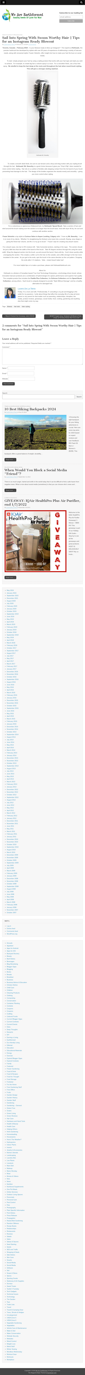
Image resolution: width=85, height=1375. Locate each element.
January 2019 (11, 630)
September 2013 (12, 766)
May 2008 (10, 897)
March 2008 (11, 902)
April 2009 (10, 868)
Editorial (9, 1045)
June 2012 (10, 805)
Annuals (9, 943)
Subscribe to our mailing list (71, 13)
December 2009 (12, 855)
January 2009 (11, 876)
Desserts (10, 1032)
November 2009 (12, 857)
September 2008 (12, 886)
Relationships (9, 467)
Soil (8, 1270)
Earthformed (11, 1040)
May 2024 (10, 590)
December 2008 (12, 878)
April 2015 (10, 716)
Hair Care (10, 1118)
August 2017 (11, 653)
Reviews (10, 1234)
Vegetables (10, 1325)
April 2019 (10, 622)
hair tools (17, 306)
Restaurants (11, 1231)
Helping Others (12, 1129)
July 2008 (10, 891)
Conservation (11, 1001)
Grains (9, 1111)
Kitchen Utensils (12, 1152)
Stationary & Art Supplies (15, 1281)
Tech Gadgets (11, 1291)
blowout (9, 306)
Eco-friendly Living (13, 1042)
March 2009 (11, 871)
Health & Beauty (7, 34)
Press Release (18, 34)
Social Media (18, 467)
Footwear (10, 1082)
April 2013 (10, 779)
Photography (11, 1207)
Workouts (10, 1357)
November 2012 (12, 792)
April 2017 (10, 661)
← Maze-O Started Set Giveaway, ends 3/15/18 (19, 316)
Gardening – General (14, 1105)
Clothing (10, 995)
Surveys (9, 1283)
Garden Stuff (11, 1100)
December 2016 (12, 671)
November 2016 (12, 674)
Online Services (12, 1192)
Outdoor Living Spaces (15, 1194)
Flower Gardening (13, 1069)
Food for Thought (13, 1077)
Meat (8, 1173)
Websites (10, 1339)
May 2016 (10, 687)
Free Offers (11, 1090)
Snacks (9, 1260)
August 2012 (11, 800)
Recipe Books (11, 1226)
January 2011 (11, 836)
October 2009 (11, 860)
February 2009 (12, 873)
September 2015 (12, 708)
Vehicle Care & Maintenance (17, 1328)
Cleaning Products (13, 993)
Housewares (11, 1137)
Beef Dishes (11, 959)
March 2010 (11, 852)
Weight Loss (11, 1344)
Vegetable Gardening (14, 1323)
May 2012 (10, 808)
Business (10, 980)
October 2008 (11, 884)
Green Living (11, 1113)
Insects (9, 1147)
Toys (8, 1302)
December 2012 (12, 789)
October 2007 (11, 912)
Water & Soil (11, 1331)
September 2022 (12, 595)
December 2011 (12, 821)
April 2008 (10, 899)
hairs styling (26, 306)
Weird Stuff (10, 1346)
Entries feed (11, 928)
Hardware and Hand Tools (16, 1121)
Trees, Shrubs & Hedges (15, 1312)
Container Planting (13, 1003)
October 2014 (11, 732)
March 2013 (11, 781)
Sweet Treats (11, 1286)
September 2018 (12, 635)
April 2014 (10, 747)
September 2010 (12, 847)
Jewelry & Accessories (14, 1150)
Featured (10, 1066)
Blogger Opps (11, 967)
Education (10, 1048)
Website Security (12, 1336)
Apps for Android (12, 948)
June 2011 (10, 826)
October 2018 (11, 632)
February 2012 (12, 816)
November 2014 (12, 729)
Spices (9, 1276)
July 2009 (10, 865)
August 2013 (11, 768)
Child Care (10, 987)
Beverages (10, 961)
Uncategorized (12, 1315)
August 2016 (11, 682)
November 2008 (12, 881)
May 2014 (10, 745)
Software (10, 1268)
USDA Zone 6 (11, 1320)
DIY (8, 1035)
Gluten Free (11, 1108)
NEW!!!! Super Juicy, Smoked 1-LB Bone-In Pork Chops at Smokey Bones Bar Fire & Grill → (65, 317)
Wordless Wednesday (14, 1352)
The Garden (11, 1299)
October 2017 (11, 648)
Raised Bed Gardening (15, 1221)
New (8, 1179)
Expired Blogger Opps (14, 1058)
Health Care (11, 1126)
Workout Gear (12, 1354)
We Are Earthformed (42, 1370)
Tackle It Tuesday (13, 1289)
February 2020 (12, 606)
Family (9, 1063)
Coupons (10, 1008)
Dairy (8, 1027)
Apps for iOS (11, 951)
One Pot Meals (12, 1189)
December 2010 (12, 839)
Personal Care (12, 1200)
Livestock (10, 1163)
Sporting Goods (12, 1278)
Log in (9, 926)
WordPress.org (12, 934)
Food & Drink (11, 1071)
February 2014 (12, 753)
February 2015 (12, 721)
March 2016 (11, 692)
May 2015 (10, 713)
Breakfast (10, 977)
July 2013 (10, 771)
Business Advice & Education (17, 982)
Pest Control (11, 1202)
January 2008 (11, 907)
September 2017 (12, 651)
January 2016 (11, 698)
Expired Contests (13, 1061)
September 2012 (12, 797)
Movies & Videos (12, 1176)
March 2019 (11, 624)
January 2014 (11, 755)
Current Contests (11, 498)
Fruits (9, 1092)
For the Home (11, 1084)
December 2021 (12, 598)
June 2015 (10, 711)
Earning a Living (12, 1037)
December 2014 (12, 726)
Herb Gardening (12, 1132)
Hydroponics (11, 1142)
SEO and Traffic (12, 1249)
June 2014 (10, 742)
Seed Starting (11, 1244)
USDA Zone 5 (11, 1318)
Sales (9, 1239)
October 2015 (11, 706)
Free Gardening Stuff (14, 1087)
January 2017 (11, 669)
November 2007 (12, 910)
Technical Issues (12, 1294)
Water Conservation (14, 1333)
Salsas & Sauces (12, 1242)
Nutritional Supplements (15, 1187)
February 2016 (12, 695)
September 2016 (12, 679)
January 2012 (11, 818)
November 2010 (12, 842)
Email (4, 373)
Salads (9, 1236)
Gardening (10, 1103)
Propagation (11, 1218)
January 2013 (11, 787)
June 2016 (10, 685)
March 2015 (11, 719)
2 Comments (32, 44)
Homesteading (12, 1134)
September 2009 (12, 863)
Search (4, 393)
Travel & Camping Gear (12, 406)
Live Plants (10, 1160)
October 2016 (11, 677)
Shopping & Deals (25, 406)
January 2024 (11, 593)
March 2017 (11, 664)
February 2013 (12, 784)
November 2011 (12, 823)
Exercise (10, 1056)
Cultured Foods (12, 1016)
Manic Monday (12, 1171)
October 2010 (11, 844)
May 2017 (10, 658)
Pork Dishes (11, 1213)
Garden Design (12, 1095)
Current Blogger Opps (14, 1019)
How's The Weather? (14, 1139)
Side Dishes (11, 1255)
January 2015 (11, 724)
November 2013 (12, 761)
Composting (11, 998)
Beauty (9, 956)
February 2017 (12, 666)
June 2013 (10, 774)
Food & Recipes (12, 1074)
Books (9, 972)
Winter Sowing (12, 1349)
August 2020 (11, 601)
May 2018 (10, 637)
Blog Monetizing (12, 964)
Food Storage (11, 1079)
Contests (10, 1006)
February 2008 (12, 905)
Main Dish (10, 1166)
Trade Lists (10, 1304)
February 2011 (12, 834)
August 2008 (11, 889)
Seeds (9, 1247)
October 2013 (11, 763)
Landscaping (11, 1155)
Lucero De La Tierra (9, 44)
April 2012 (10, 810)
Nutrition (10, 1184)
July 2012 (10, 802)
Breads (9, 974)
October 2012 (11, 795)
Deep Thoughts (12, 1029)
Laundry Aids (11, 1158)
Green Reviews (12, 1116)
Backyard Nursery (13, 953)
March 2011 (11, 831)
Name (4, 368)
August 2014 (11, 737)
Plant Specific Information (16, 1210)
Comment (6, 347)
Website (5, 379)
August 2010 (11, 850)
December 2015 (12, 700)
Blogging (10, 969)
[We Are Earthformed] (24, 14)
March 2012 (11, 813)
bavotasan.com (51, 1373)
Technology (11, 1297)
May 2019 (10, 619)
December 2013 (12, 758)
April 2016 (10, 690)
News (9, 1181)
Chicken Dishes (12, 985)
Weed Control (11, 1341)
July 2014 (10, 740)
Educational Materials (14, 1050)
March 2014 (11, 750)
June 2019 (10, 616)
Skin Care (10, 1257)
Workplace (10, 1359)
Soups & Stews (12, 1273)
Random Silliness (13, 1223)
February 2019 (12, 627)
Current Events (12, 1024)
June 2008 (10, 894)
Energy (9, 1053)
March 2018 (11, 643)
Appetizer (10, 946)
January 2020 (11, 609)
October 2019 (11, 611)
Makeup (9, 1168)
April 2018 (10, 640)
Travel (9, 1307)
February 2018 (12, 645)
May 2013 (10, 776)
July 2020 (10, 603)
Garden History (12, 1097)
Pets (8, 1205)
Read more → (10, 459)
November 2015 (12, 703)
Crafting (9, 1014)
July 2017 (10, 656)
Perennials (10, 1197)
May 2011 (10, 829)
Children (10, 990)
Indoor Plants (11, 1145)
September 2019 (12, 614)
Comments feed (12, 931)
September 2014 (12, 734)
